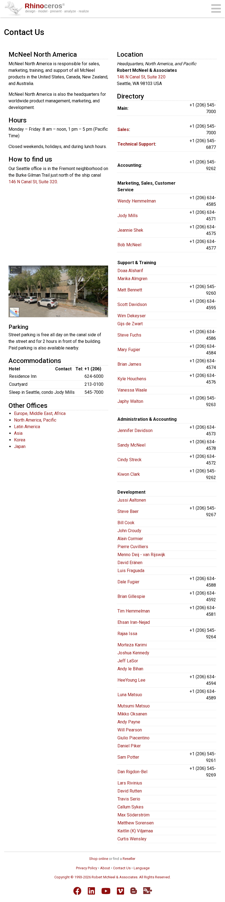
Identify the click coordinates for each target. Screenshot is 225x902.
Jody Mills (127, 215)
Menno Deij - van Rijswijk (141, 554)
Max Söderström (133, 815)
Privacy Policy (86, 868)
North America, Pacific (35, 420)
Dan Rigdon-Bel (132, 771)
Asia (18, 433)
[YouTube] (106, 891)
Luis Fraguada (130, 570)
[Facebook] (77, 891)
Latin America (27, 426)
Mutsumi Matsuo (133, 706)
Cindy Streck (129, 459)
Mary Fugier (128, 349)
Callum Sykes (130, 807)
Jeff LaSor (127, 660)
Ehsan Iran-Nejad (133, 622)
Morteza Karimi (132, 644)
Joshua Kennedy (133, 652)
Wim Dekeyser (131, 315)
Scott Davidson (132, 304)
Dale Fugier (128, 581)
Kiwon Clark (128, 474)
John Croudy (129, 530)
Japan (20, 446)
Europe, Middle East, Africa (40, 413)
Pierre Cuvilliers (132, 546)
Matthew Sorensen (135, 823)
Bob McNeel (129, 244)
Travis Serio (128, 799)
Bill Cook (125, 522)
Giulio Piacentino (133, 737)
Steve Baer (128, 511)
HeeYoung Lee (131, 680)
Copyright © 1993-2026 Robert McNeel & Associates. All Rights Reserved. (112, 877)
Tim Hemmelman (133, 611)
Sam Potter (128, 757)
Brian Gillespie (131, 596)
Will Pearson (129, 729)
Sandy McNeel (131, 445)
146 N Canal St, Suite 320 (33, 181)
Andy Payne (128, 722)
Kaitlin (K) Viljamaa (135, 830)
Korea (19, 439)
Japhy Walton (130, 401)
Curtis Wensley (132, 838)
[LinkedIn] (91, 891)
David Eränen (129, 562)
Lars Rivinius (129, 783)
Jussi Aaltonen (131, 500)
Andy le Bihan (130, 668)
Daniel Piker (129, 745)
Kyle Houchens (131, 378)
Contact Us (122, 868)
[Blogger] (134, 891)
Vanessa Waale (132, 390)
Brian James (129, 364)
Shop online (98, 859)
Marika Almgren (132, 278)
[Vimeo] (120, 891)
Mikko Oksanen (132, 714)
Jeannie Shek (130, 230)
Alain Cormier (130, 538)
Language (142, 868)
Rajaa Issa (127, 633)
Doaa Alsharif (130, 270)
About (105, 868)
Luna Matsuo (129, 694)
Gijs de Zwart (130, 323)
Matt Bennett (129, 290)
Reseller (129, 859)
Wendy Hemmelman (136, 201)
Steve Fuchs (129, 335)
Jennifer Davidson (135, 430)
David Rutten (129, 791)
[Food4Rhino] (147, 890)
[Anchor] (80, 53)
